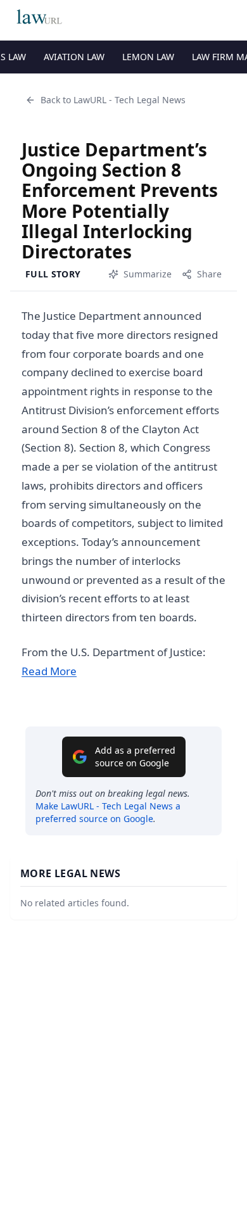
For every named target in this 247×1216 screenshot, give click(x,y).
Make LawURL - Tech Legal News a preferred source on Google (107, 812)
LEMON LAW (148, 57)
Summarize (148, 274)
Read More (49, 671)
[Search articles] (230, 17)
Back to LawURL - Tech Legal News (113, 100)
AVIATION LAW (74, 57)
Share (209, 274)
